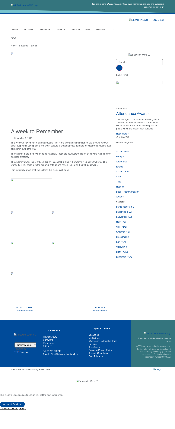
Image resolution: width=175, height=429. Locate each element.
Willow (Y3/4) (122, 247)
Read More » (122, 134)
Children (58, 29)
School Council (123, 171)
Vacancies (94, 335)
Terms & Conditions (98, 353)
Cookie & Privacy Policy (100, 350)
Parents (43, 29)
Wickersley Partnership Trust (102, 341)
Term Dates (94, 347)
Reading (120, 187)
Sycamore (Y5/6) (124, 257)
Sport (118, 177)
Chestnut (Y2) (123, 232)
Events (119, 167)
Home (15, 29)
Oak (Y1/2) (121, 227)
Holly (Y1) (121, 222)
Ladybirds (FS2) (124, 217)
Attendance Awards (133, 113)
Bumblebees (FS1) (125, 207)
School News (122, 151)
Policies (93, 344)
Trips (118, 182)
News (87, 29)
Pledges (120, 156)
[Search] (112, 29)
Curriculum (75, 29)
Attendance (121, 162)
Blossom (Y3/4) (123, 237)
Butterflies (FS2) (124, 212)
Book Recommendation (127, 192)
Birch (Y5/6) (122, 252)
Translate (24, 352)
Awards (120, 197)
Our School (28, 29)
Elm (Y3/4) (121, 242)
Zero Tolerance (96, 356)
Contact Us (100, 29)
